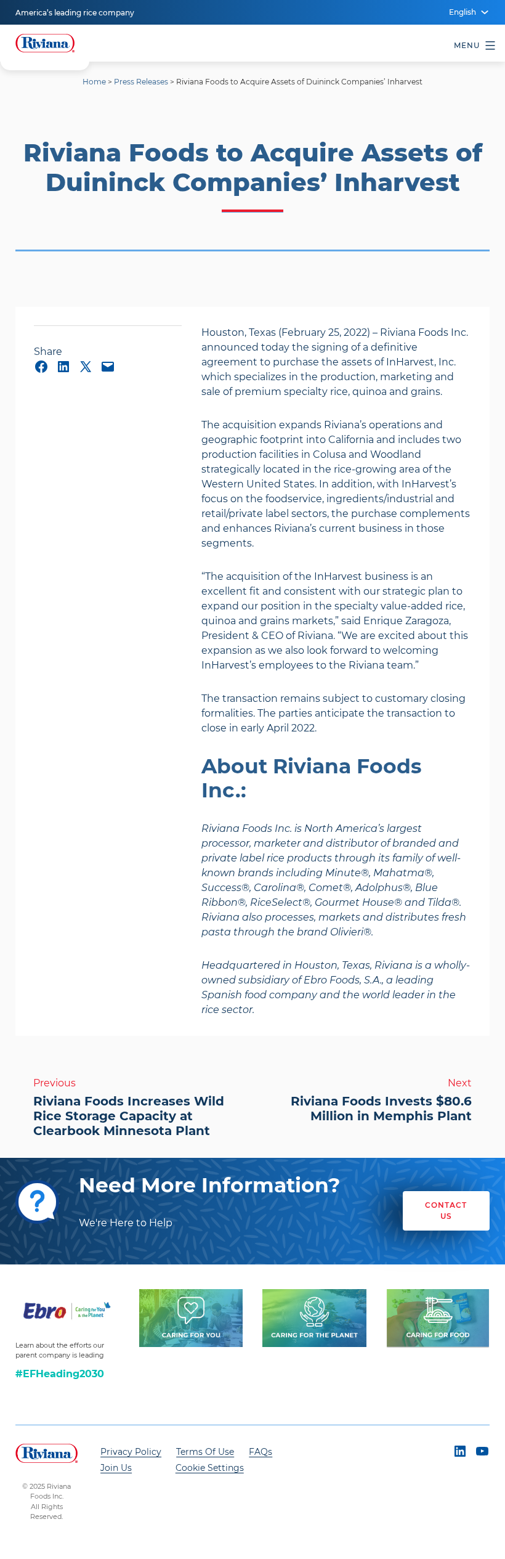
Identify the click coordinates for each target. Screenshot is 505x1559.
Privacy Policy (130, 1451)
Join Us (116, 1467)
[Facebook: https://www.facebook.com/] (41, 366)
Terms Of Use (205, 1451)
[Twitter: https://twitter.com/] (85, 366)
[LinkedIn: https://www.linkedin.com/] (63, 366)
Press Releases (141, 81)
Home (94, 81)
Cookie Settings (210, 1467)
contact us (446, 1210)
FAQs (260, 1451)
